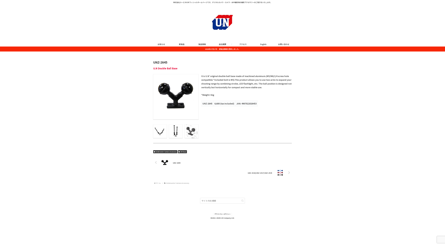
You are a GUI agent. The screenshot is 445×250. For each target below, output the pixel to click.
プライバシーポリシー (222, 214)
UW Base (183, 152)
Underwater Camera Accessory (166, 152)
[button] (242, 200)
